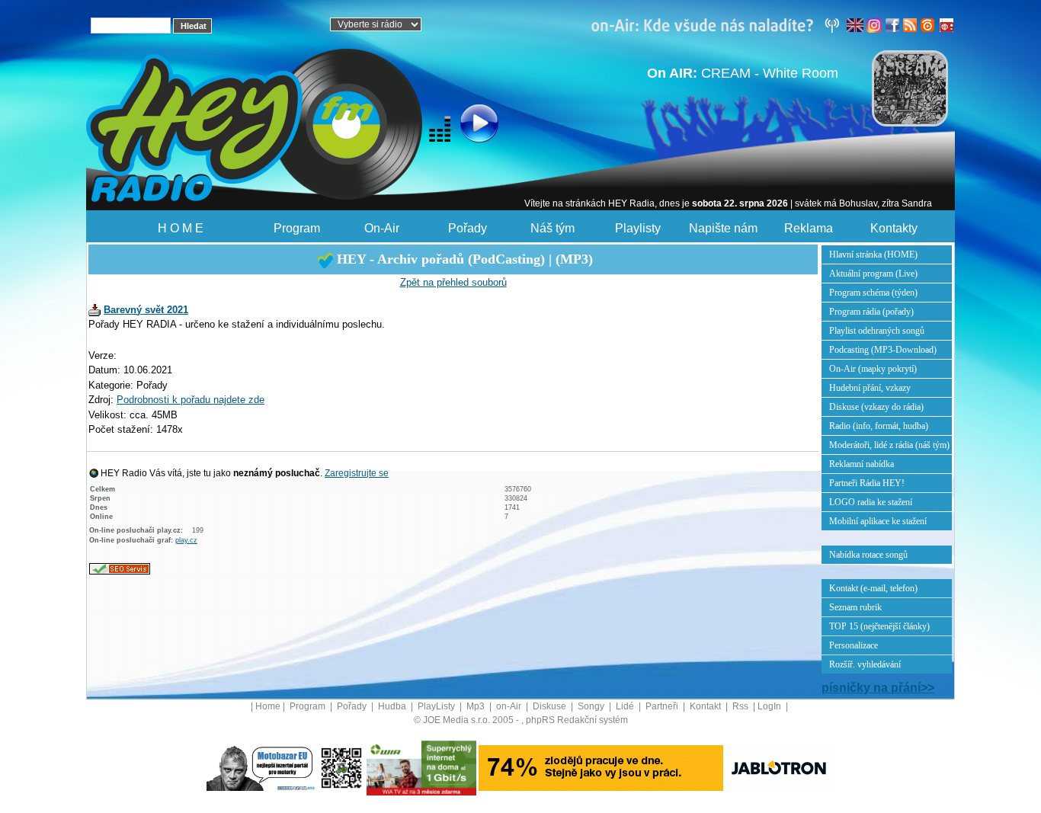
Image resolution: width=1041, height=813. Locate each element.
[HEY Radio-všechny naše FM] (718, 24)
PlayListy (437, 706)
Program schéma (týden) (873, 292)
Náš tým (552, 228)
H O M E (180, 228)
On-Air (381, 228)
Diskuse (551, 706)
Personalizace (853, 645)
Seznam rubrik (855, 607)
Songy (592, 706)
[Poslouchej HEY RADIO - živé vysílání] (467, 125)
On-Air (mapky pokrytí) (873, 368)
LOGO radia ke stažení (870, 502)
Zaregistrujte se (357, 473)
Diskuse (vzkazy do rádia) (876, 407)
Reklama (808, 228)
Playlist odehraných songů (876, 330)
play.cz (186, 540)
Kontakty (894, 228)
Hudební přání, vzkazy (870, 387)
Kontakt (706, 706)
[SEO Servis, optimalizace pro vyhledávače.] (119, 567)
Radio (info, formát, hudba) (878, 426)
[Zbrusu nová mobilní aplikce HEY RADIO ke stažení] (341, 767)
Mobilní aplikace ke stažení (878, 521)
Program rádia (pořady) (871, 311)
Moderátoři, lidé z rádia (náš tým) (889, 445)
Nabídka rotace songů (868, 554)
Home (267, 706)
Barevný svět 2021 (146, 309)
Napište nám (723, 228)
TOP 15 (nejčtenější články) (879, 626)
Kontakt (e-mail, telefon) (873, 588)
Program (297, 228)
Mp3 (476, 706)
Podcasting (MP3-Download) (883, 349)
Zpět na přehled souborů (453, 282)
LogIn (770, 706)
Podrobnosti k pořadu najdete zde (190, 399)
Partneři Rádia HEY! (867, 483)
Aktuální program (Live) (873, 273)
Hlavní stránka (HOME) (873, 254)
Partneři (663, 706)
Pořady (467, 228)
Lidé (626, 706)
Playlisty (638, 228)
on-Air (510, 706)
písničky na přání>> (878, 687)
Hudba (393, 706)
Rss (741, 706)
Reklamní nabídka (861, 464)
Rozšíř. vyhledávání (865, 664)
